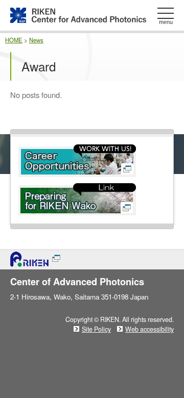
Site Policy (96, 329)
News (36, 40)
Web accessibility (149, 329)
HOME (13, 40)
